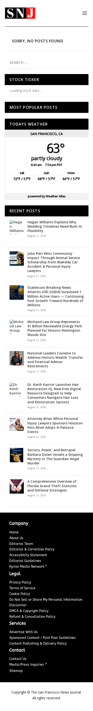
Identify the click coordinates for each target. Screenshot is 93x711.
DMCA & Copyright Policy (28, 611)
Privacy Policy (20, 582)
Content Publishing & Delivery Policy (38, 644)
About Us (16, 538)
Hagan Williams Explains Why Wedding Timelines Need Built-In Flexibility (54, 226)
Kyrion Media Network (26, 567)
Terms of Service (22, 588)
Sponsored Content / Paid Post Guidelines (42, 638)
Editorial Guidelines (25, 561)
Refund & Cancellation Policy (32, 617)
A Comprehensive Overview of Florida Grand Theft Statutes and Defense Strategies (52, 485)
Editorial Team (21, 544)
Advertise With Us (23, 632)
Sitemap (16, 671)
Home (14, 532)
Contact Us (17, 659)
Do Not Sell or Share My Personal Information (45, 600)
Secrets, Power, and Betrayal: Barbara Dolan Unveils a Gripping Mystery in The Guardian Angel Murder (55, 456)
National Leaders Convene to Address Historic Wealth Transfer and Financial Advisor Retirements (55, 360)
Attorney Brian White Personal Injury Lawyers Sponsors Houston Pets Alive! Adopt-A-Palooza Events (55, 425)
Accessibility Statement (28, 555)
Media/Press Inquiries (27, 665)
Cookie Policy (19, 594)
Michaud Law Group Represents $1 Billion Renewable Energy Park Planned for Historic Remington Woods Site (54, 328)
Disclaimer (18, 605)
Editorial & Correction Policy (31, 549)
